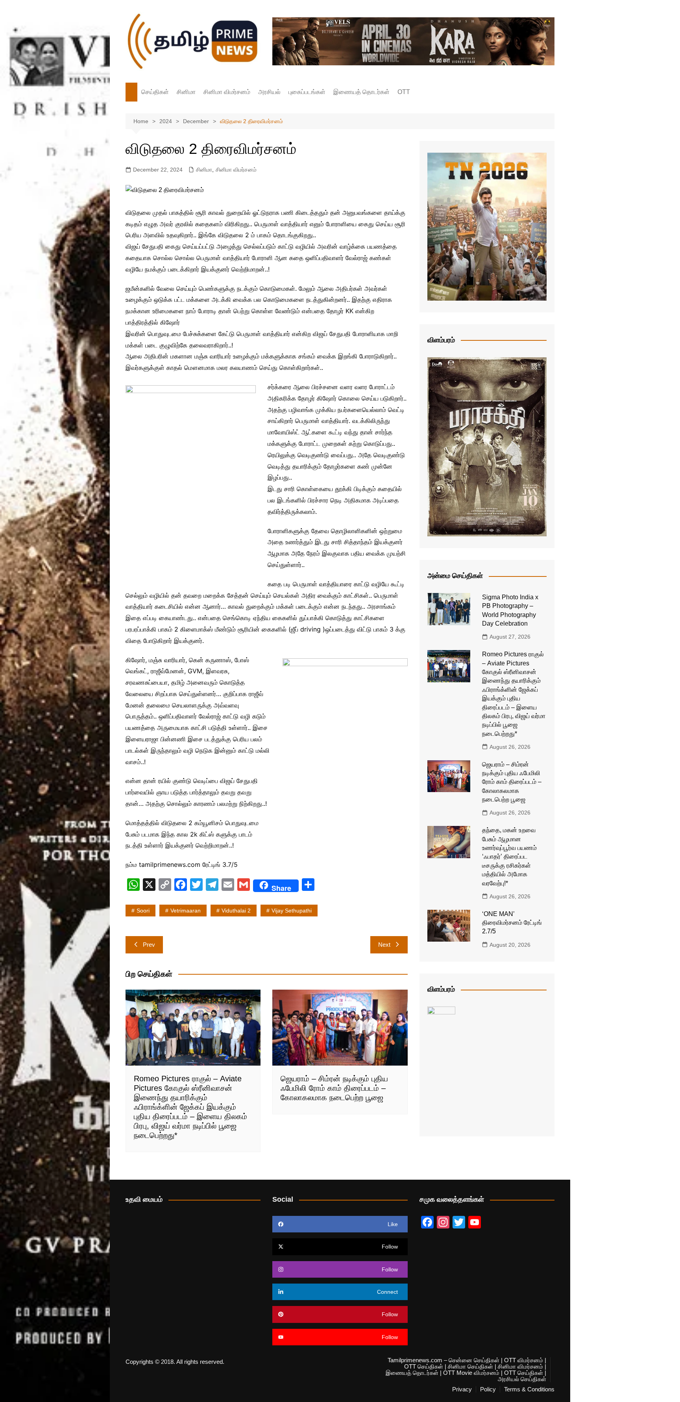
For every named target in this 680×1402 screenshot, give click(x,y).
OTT (403, 92)
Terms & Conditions (529, 1389)
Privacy (462, 1389)
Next (384, 944)
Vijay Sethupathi (292, 910)
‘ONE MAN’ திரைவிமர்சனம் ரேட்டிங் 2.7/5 (512, 923)
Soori (143, 910)
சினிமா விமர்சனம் (226, 92)
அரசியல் (269, 92)
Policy (488, 1389)
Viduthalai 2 (236, 910)
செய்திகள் (155, 92)
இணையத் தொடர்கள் (361, 92)
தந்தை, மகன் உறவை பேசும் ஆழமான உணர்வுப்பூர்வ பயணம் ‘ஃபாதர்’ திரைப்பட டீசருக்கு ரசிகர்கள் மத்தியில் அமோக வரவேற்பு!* (509, 856)
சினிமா (186, 92)
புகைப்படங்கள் (306, 92)
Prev (149, 944)
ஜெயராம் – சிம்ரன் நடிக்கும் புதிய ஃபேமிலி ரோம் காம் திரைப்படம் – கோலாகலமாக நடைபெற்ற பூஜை (334, 1088)
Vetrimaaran (185, 910)
